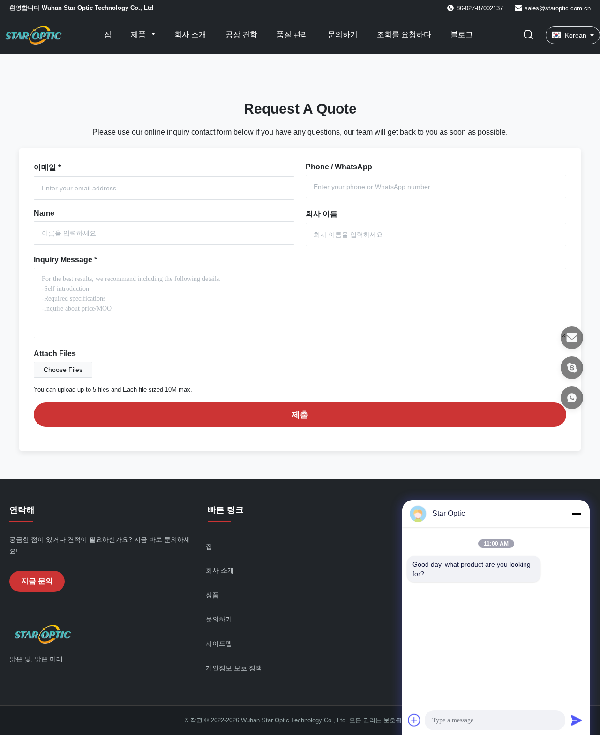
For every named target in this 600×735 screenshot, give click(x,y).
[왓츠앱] (572, 397)
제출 (300, 414)
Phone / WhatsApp (339, 167)
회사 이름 (322, 214)
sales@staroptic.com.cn (558, 8)
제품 (139, 34)
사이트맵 (219, 643)
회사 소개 (190, 34)
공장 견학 (241, 34)
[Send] (576, 720)
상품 (212, 595)
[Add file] (414, 720)
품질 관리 (292, 34)
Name (44, 213)
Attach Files (55, 353)
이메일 (47, 167)
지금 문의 (37, 581)
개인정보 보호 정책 (234, 668)
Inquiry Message (65, 260)
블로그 (461, 34)
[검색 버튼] (528, 35)
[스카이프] (572, 367)
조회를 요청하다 (404, 34)
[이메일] (572, 337)
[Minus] (576, 513)
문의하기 (343, 34)
